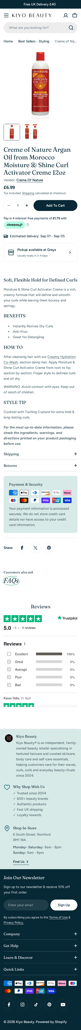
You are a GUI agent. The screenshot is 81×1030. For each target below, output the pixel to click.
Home (8, 41)
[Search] (71, 27)
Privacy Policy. (14, 923)
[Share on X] (35, 547)
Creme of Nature (29, 180)
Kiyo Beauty (25, 1022)
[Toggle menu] (6, 15)
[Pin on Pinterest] (49, 547)
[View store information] (70, 252)
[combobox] (40, 27)
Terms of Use (58, 917)
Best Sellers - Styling (33, 41)
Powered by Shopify (51, 1022)
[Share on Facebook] (22, 547)
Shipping (28, 193)
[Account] (65, 15)
